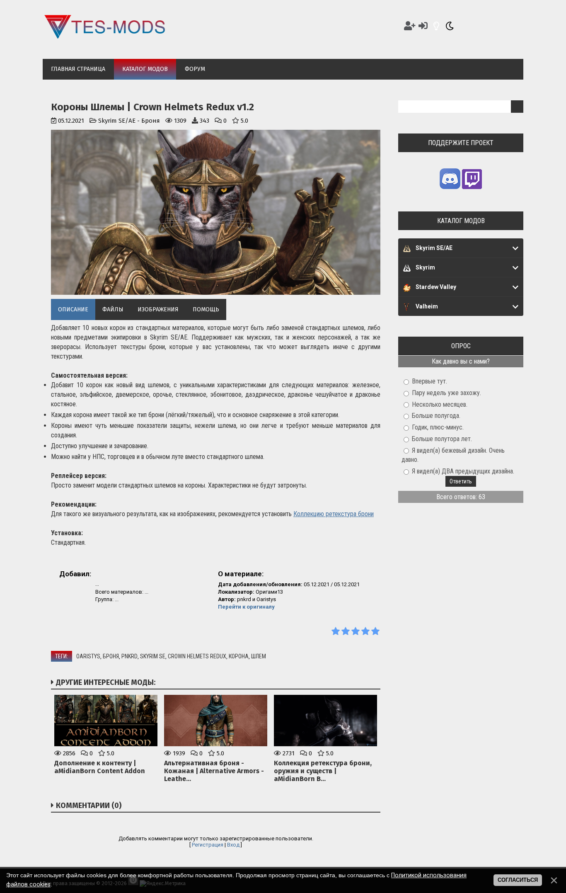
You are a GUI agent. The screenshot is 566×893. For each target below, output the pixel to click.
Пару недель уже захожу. (446, 393)
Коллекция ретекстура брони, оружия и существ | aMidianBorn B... (323, 771)
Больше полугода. (436, 416)
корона (239, 656)
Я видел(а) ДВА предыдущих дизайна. (463, 471)
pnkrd (129, 656)
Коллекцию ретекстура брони (333, 514)
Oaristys (88, 656)
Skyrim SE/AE (116, 120)
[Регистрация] (410, 26)
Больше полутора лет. (442, 439)
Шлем (258, 656)
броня (111, 656)
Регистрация (207, 845)
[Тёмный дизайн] (449, 26)
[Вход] (423, 26)
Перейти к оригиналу (246, 607)
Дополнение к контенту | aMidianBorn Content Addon (99, 767)
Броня (150, 120)
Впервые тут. (429, 381)
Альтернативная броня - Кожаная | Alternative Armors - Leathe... (214, 771)
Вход (233, 845)
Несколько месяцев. (439, 404)
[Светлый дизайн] (436, 26)
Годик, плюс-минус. (438, 427)
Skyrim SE (152, 656)
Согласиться (518, 880)
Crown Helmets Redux (197, 656)
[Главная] (105, 36)
